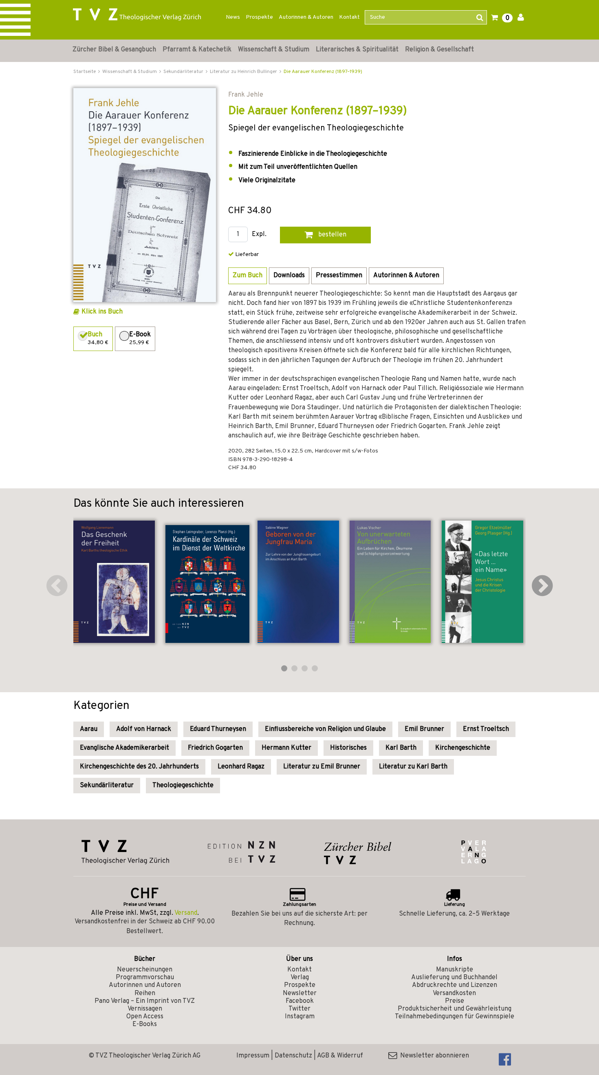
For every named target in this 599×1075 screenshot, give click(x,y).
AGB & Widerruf (340, 1056)
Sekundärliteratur (107, 785)
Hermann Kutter (286, 748)
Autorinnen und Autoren (145, 985)
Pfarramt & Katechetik (197, 50)
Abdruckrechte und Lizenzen (454, 985)
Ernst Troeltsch (486, 729)
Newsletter (300, 993)
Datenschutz (293, 1056)
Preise (454, 1001)
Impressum (252, 1056)
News (233, 17)
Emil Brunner (424, 729)
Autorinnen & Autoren (306, 17)
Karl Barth (400, 748)
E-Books (144, 1024)
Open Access (144, 1017)
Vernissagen (145, 1009)
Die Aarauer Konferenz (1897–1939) (323, 71)
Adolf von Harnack (143, 729)
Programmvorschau (145, 977)
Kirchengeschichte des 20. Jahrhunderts (139, 767)
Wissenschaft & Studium (273, 50)
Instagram (300, 1017)
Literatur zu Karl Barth (413, 767)
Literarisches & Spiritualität (357, 50)
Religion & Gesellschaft (439, 50)
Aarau (88, 729)
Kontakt (349, 17)
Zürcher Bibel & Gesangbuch (114, 50)
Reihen (144, 993)
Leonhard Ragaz (241, 767)
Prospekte (259, 17)
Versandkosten (454, 993)
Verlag (300, 977)
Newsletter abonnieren (433, 1056)
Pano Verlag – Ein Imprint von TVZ (145, 1001)
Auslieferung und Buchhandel (454, 977)
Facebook (300, 1001)
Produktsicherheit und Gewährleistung (454, 1009)
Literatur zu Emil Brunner (321, 767)
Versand (185, 913)
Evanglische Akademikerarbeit (124, 748)
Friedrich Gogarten (215, 748)
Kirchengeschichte (462, 748)
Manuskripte (454, 970)
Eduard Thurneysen (218, 729)
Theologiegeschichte (183, 785)
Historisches (348, 748)
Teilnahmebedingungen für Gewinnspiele (454, 1017)
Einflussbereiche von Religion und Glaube (325, 729)
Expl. (259, 234)
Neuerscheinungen (144, 970)
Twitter (299, 1009)
